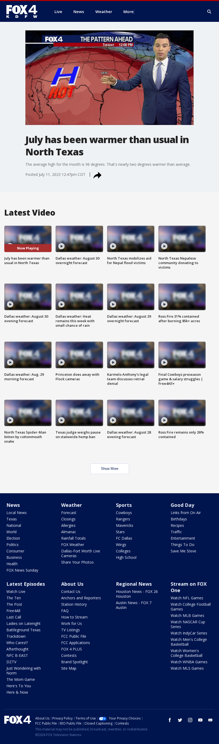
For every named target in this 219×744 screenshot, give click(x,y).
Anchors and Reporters (81, 597)
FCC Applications (75, 642)
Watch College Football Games (191, 607)
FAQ (65, 610)
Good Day (182, 505)
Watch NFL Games (187, 597)
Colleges (123, 550)
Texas (11, 518)
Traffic (176, 531)
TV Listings (70, 629)
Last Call (13, 617)
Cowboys (124, 512)
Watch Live (15, 591)
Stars (120, 531)
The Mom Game (20, 679)
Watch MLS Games (187, 668)
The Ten (13, 597)
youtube (200, 720)
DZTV (11, 661)
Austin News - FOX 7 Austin (133, 605)
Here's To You (18, 685)
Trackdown (16, 636)
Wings (121, 544)
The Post (14, 604)
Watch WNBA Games (189, 661)
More (128, 11)
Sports (124, 505)
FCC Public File (73, 636)
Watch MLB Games (187, 615)
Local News (16, 512)
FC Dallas (124, 538)
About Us (72, 584)
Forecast (68, 512)
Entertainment (183, 538)
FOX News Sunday (22, 570)
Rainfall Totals (73, 538)
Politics (12, 544)
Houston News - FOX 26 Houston (137, 594)
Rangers (123, 518)
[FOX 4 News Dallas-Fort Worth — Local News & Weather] (24, 11)
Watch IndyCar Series (189, 633)
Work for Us (71, 623)
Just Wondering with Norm (23, 671)
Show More (109, 469)
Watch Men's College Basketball (189, 642)
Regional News (134, 584)
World (11, 531)
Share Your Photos (77, 562)
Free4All (13, 610)
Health (12, 563)
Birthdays (179, 518)
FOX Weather (72, 544)
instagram (190, 720)
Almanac (68, 531)
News (13, 505)
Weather (71, 505)
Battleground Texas (23, 629)
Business (14, 557)
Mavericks (124, 525)
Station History (74, 604)
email (210, 720)
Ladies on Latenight (23, 623)
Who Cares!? (17, 642)
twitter (180, 720)
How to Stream (74, 617)
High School (126, 557)
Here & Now (17, 692)
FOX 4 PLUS (71, 649)
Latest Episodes (25, 584)
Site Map (68, 668)
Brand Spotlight (74, 661)
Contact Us (70, 591)
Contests (69, 655)
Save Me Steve (183, 550)
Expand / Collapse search (209, 11)
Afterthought (17, 649)
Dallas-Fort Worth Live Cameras (80, 553)
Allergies (68, 525)
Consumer (15, 550)
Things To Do (182, 544)
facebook (170, 720)
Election (13, 538)
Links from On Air (186, 512)
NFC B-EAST (17, 655)
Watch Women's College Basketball (186, 653)
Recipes (177, 525)
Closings (68, 518)
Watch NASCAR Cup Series (188, 624)
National (13, 525)
